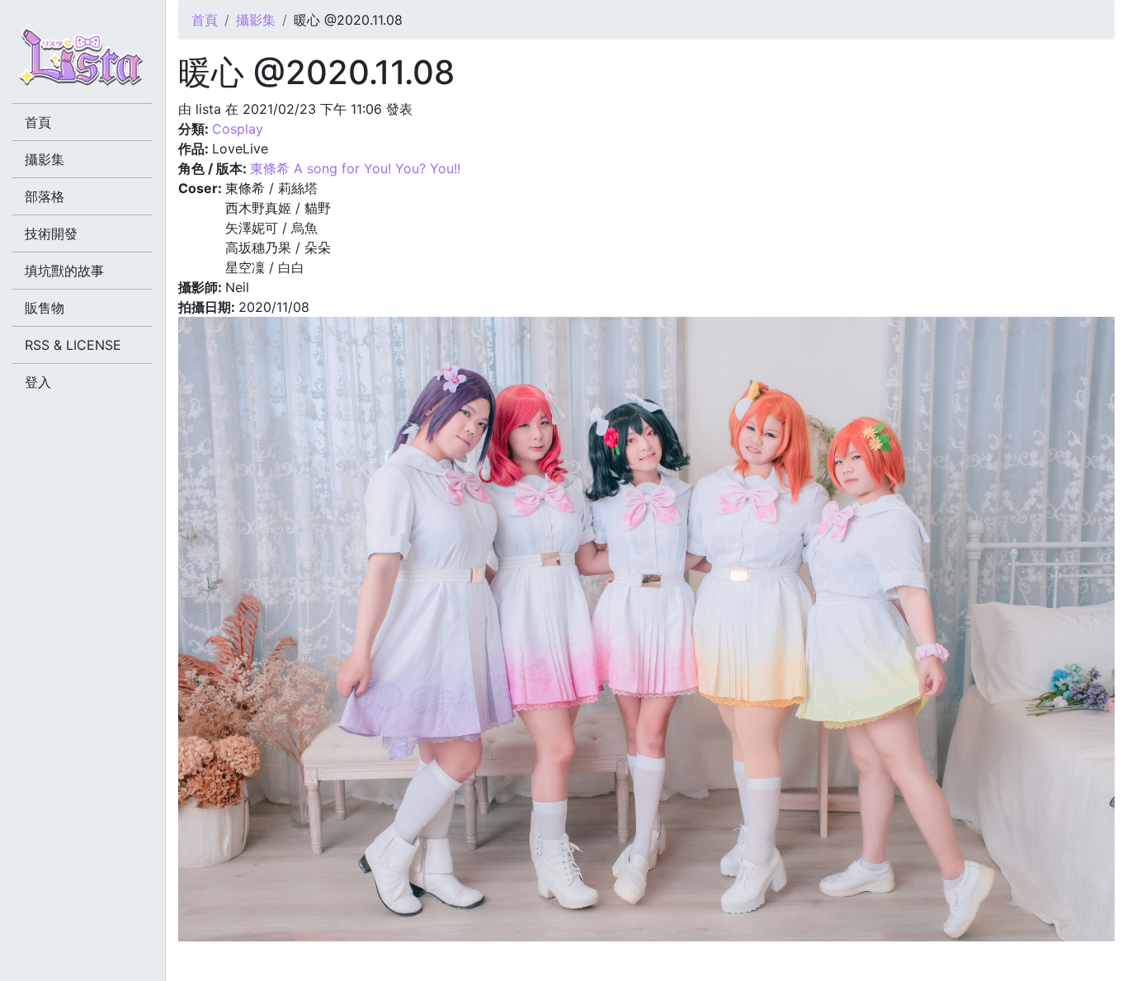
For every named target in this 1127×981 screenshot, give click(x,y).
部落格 (44, 196)
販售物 (44, 307)
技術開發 (51, 233)
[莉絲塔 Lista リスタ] (82, 62)
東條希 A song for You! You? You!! (355, 168)
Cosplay (237, 128)
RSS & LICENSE (73, 345)
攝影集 (256, 20)
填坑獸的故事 (64, 270)
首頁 (204, 20)
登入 (38, 382)
